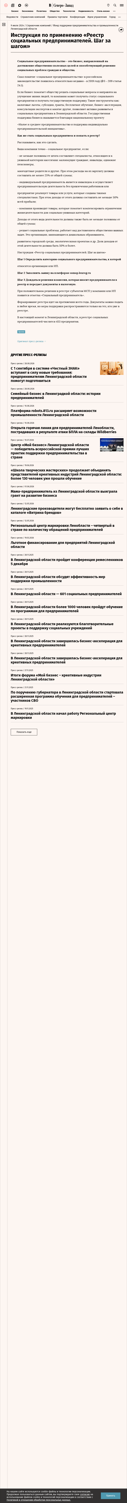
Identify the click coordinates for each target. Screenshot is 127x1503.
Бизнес (15, 11)
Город (112, 17)
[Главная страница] (50, 5)
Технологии (69, 11)
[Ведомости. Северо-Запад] (63, 5)
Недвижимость (86, 11)
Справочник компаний (33, 17)
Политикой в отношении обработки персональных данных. (39, 1500)
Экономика (27, 11)
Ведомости (12, 17)
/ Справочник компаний (37, 25)
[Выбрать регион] (108, 5)
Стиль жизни (103, 11)
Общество (55, 11)
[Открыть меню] (122, 5)
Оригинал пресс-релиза (30, 341)
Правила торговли (57, 17)
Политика (41, 11)
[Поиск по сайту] (115, 5)
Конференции (77, 17)
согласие (85, 1494)
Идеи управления (97, 17)
